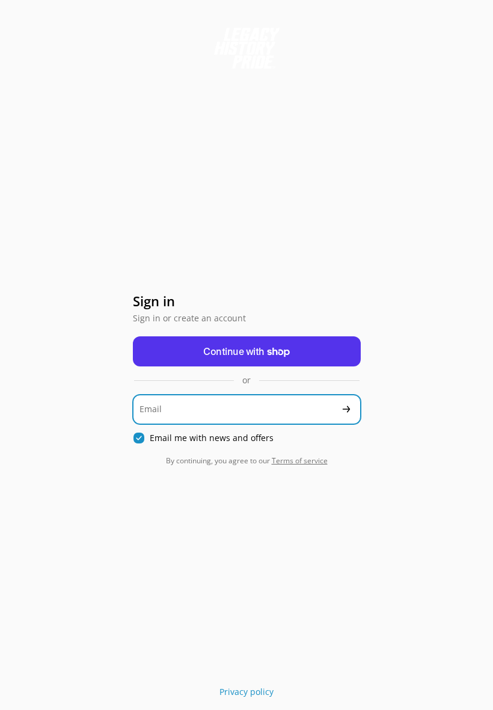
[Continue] (346, 409)
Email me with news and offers (212, 438)
